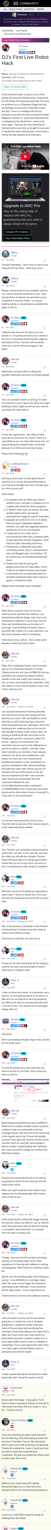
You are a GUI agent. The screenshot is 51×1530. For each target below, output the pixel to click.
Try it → (32, 15)
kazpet (14, 1528)
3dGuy (14, 252)
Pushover (22, 15)
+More (40, 9)
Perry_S (15, 980)
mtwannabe (16, 1388)
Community (7, 30)
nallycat (14, 278)
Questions (15, 9)
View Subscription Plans (17, 238)
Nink (13, 1163)
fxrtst (13, 877)
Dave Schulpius (19, 1420)
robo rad (15, 359)
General (29, 9)
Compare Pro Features (16, 232)
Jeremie (15, 1019)
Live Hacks (21, 30)
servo (25, 860)
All (5, 9)
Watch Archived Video (15, 87)
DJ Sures (23, 46)
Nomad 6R (16, 1468)
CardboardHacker (20, 464)
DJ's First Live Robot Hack (18, 34)
